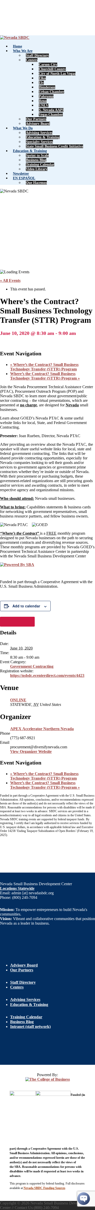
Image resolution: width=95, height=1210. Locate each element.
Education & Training (43, 137)
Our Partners (36, 119)
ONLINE (18, 700)
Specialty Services (39, 142)
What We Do (23, 128)
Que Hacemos (36, 183)
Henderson (47, 87)
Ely (41, 83)
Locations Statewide (17, 888)
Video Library (36, 169)
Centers (31, 60)
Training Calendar (40, 164)
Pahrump (46, 96)
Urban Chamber (51, 92)
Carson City (48, 64)
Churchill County (52, 69)
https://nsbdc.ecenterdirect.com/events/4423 (47, 675)
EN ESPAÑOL (24, 178)
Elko (42, 78)
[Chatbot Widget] (83, 1198)
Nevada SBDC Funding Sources (44, 1188)
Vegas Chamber (51, 114)
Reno (43, 101)
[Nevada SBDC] (14, 37)
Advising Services (39, 133)
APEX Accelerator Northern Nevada (42, 729)
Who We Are (22, 51)
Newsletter (21, 174)
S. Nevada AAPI (51, 110)
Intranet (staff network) (30, 1026)
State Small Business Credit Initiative (54, 146)
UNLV (43, 105)
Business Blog (36, 160)
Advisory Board (38, 124)
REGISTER (17, 622)
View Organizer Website (31, 751)
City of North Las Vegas (57, 74)
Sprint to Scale (37, 155)
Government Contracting (31, 666)
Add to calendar (26, 605)
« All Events (10, 280)
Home (17, 46)
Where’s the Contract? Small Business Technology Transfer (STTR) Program (44, 366)
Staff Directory (37, 55)
